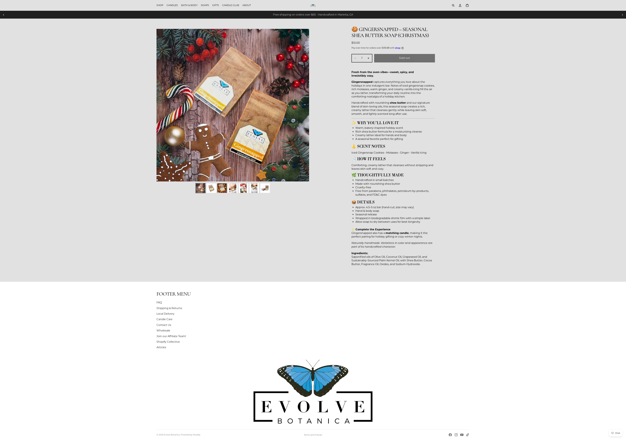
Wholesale (163, 330)
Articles (161, 347)
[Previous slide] (3, 14)
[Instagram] (456, 435)
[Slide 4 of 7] (233, 188)
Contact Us (163, 325)
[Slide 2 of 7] (211, 188)
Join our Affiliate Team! (171, 336)
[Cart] (467, 5)
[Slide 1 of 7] (200, 188)
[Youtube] (462, 435)
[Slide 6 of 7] (254, 188)
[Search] (453, 5)
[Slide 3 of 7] (222, 188)
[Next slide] (622, 14)
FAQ (159, 302)
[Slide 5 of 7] (243, 188)
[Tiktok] (468, 435)
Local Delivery (165, 313)
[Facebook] (450, 435)
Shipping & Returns (169, 308)
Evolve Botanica (172, 434)
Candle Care (164, 319)
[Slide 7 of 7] (265, 188)
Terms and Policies (313, 435)
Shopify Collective (168, 341)
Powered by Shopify (190, 434)
